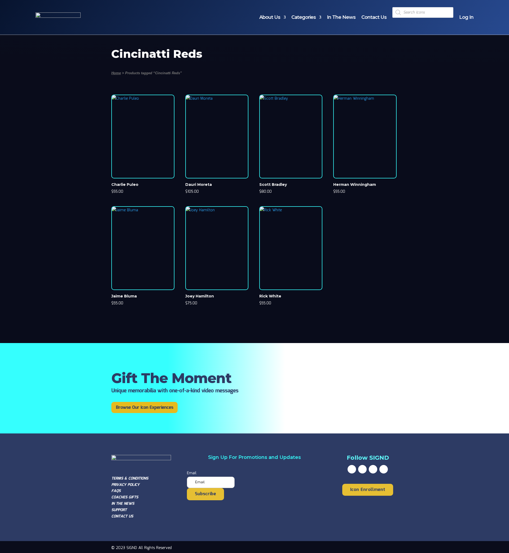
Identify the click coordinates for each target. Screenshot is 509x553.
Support (119, 510)
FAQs (116, 491)
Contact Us (374, 17)
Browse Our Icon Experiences (144, 407)
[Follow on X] (362, 469)
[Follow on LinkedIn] (383, 469)
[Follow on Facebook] (352, 469)
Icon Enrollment (367, 489)
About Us (269, 17)
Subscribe (205, 494)
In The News (341, 17)
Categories (303, 17)
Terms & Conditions (129, 478)
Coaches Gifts (124, 497)
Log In (466, 17)
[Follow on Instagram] (373, 469)
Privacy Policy (125, 485)
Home (116, 73)
